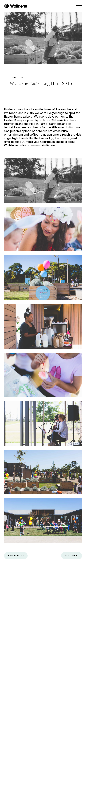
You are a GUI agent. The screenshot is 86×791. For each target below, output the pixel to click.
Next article (71, 555)
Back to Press (16, 555)
